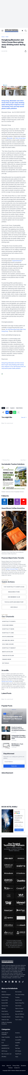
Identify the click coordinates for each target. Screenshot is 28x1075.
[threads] (19, 981)
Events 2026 (5, 1003)
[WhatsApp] (14, 412)
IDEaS (16, 1045)
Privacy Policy (16, 1065)
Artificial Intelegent (6, 994)
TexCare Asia (5, 1005)
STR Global (18, 1051)
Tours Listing (18, 1019)
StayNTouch (18, 1053)
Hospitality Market (9, 648)
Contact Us (17, 1067)
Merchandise (18, 991)
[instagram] (9, 981)
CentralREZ (18, 1040)
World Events (18, 1000)
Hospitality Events (8, 621)
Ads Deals (14, 607)
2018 (7, 36)
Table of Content (19, 1008)
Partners (10, 1067)
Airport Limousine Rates (12, 569)
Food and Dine (5, 1014)
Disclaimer (23, 1065)
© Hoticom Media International (17, 1070)
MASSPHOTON (5, 1048)
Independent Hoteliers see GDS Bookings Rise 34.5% (19, 737)
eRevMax (4, 1056)
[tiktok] (23, 981)
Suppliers (12, 408)
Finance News (6, 659)
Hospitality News (8, 629)
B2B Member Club (14, 597)
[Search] (25, 30)
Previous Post (6, 460)
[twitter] (2, 981)
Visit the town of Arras (7, 681)
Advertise (4, 991)
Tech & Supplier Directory (14, 602)
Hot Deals (5, 663)
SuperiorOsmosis (17, 260)
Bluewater (10, 138)
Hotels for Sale (5, 1019)
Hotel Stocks (18, 1005)
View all (23, 417)
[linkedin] (12, 981)
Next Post (23, 460)
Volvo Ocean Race (20, 138)
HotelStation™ (5, 1045)
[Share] (24, 51)
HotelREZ (17, 1042)
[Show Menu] (2, 30)
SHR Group (4, 1051)
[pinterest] (16, 981)
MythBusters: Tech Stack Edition (17, 744)
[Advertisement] (14, 14)
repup (16, 1056)
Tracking (17, 997)
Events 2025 (5, 1000)
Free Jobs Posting (19, 994)
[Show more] (18, 412)
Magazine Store (14, 592)
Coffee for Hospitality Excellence (7, 1023)
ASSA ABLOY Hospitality (5, 1033)
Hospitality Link (19, 1011)
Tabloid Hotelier (8, 655)
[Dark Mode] (22, 30)
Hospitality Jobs (8, 632)
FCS (3, 1042)
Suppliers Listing (19, 1016)
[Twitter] (10, 412)
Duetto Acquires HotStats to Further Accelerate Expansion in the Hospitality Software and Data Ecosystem (19, 728)
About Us (9, 1065)
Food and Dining (7, 625)
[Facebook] (7, 412)
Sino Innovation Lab (6, 1053)
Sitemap (4, 1008)
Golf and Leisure (8, 644)
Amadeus (17, 1032)
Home (3, 36)
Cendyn (3, 1040)
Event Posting (5, 997)
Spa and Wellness (8, 640)
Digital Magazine (8, 636)
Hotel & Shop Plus (19, 1003)
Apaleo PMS (18, 1037)
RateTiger (17, 1048)
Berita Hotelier (7, 651)
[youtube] (6, 981)
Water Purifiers (19, 408)
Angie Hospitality (6, 1037)
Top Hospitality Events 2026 (14, 587)
